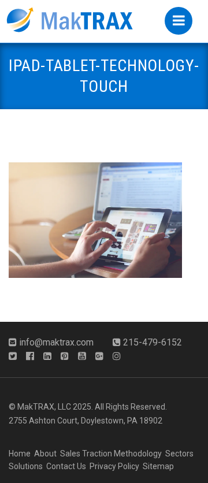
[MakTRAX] (69, 17)
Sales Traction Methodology (111, 453)
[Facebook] (33, 356)
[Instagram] (120, 356)
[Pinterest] (68, 356)
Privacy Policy (114, 466)
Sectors (179, 453)
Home (20, 453)
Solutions (26, 466)
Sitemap (158, 466)
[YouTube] (85, 356)
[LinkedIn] (50, 356)
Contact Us (66, 466)
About (45, 453)
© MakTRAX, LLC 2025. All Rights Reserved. (88, 406)
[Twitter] (16, 356)
